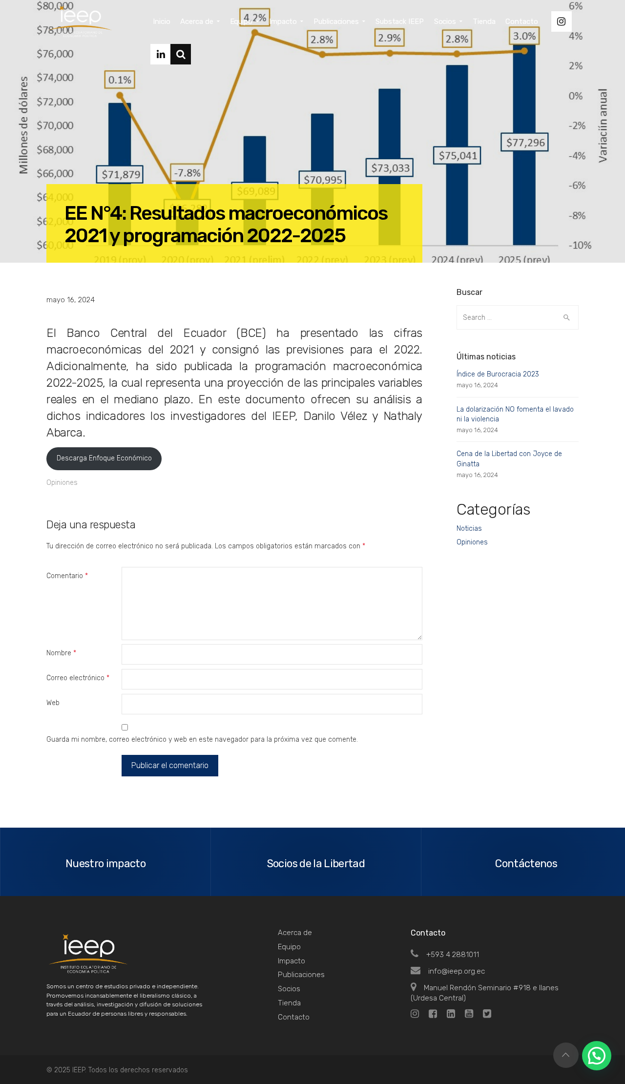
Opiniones (62, 483)
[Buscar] (180, 54)
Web (53, 703)
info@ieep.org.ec (456, 971)
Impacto (291, 961)
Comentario (67, 576)
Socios (289, 988)
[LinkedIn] (160, 54)
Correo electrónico (77, 678)
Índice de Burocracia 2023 (498, 374)
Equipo (289, 946)
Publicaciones (301, 974)
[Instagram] (561, 21)
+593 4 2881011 (452, 954)
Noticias (469, 528)
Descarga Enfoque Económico (104, 458)
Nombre (61, 653)
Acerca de (295, 932)
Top (566, 1055)
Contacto (294, 1017)
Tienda (289, 1003)
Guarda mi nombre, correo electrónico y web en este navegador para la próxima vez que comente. (202, 739)
